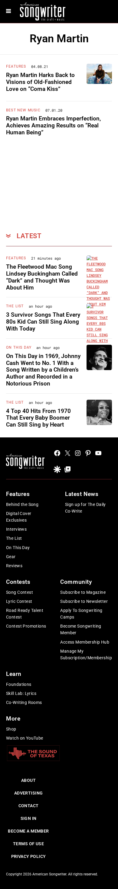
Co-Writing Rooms (24, 702)
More (13, 718)
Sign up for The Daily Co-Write (85, 507)
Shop (11, 729)
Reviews (14, 565)
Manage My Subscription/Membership (86, 654)
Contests (18, 581)
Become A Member (28, 831)
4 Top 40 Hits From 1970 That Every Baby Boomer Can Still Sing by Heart (38, 418)
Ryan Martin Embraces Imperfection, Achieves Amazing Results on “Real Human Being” (53, 125)
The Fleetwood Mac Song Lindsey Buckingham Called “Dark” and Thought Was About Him (42, 277)
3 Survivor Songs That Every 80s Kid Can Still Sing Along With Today (43, 321)
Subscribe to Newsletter (84, 601)
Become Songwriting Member (80, 629)
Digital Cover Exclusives (18, 517)
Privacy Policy (28, 856)
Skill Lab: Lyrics (21, 693)
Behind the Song (22, 504)
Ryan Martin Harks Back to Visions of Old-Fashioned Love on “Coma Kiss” (40, 82)
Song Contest (19, 592)
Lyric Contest (19, 601)
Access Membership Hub (84, 642)
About (28, 780)
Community (76, 581)
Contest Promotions (26, 626)
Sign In (29, 818)
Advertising (28, 793)
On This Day (18, 347)
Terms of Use (28, 843)
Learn (13, 673)
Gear (11, 556)
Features (16, 66)
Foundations (18, 684)
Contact (28, 805)
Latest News (81, 494)
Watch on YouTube (24, 738)
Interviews (16, 529)
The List (15, 306)
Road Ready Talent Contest (24, 613)
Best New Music (23, 110)
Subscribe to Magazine (83, 592)
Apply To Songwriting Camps (81, 613)
